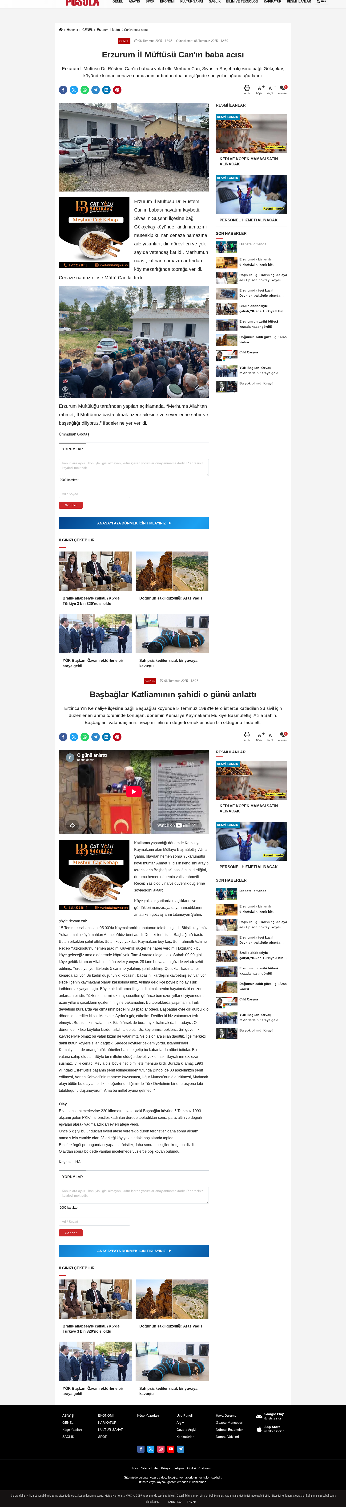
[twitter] (74, 90)
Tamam (191, 1501)
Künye (165, 1468)
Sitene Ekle (149, 1468)
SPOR (102, 1437)
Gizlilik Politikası (199, 1468)
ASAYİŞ (68, 1415)
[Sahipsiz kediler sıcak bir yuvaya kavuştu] (172, 633)
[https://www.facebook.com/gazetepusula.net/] (140, 1449)
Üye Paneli (185, 1415)
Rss (135, 1468)
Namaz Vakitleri (227, 1437)
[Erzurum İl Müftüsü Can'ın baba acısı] (134, 147)
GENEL (67, 1422)
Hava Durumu (226, 1415)
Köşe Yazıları (72, 1429)
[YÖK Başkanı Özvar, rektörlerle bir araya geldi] (95, 633)
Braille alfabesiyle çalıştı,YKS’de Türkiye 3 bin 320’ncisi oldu (91, 600)
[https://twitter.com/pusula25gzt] (150, 1449)
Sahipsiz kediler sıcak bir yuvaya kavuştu (168, 663)
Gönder (71, 505)
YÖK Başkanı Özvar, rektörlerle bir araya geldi (93, 663)
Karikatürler (185, 1437)
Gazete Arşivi (186, 1429)
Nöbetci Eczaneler (229, 1429)
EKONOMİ (106, 1415)
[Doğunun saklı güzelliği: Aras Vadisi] (172, 571)
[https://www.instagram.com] (160, 1449)
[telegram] (95, 90)
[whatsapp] (84, 90)
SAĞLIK (68, 1437)
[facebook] (63, 90)
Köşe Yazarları (148, 1415)
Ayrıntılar (175, 1501)
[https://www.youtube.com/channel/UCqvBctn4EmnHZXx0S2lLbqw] (170, 1449)
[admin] (180, 1449)
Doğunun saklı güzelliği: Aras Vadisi (171, 598)
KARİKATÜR (107, 1422)
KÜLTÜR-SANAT (110, 1429)
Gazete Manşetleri (229, 1422)
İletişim (178, 1468)
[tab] (72, 449)
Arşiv (180, 1422)
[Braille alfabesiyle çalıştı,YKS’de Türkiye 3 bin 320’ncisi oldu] (95, 571)
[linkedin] (106, 90)
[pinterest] (117, 90)
